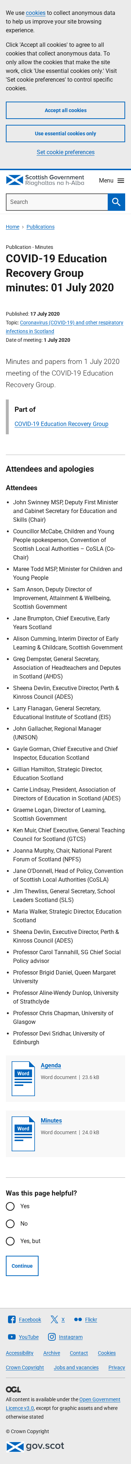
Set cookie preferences (66, 152)
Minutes (51, 1120)
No (24, 1223)
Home (12, 227)
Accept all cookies (66, 110)
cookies (35, 12)
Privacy (116, 1367)
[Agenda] (23, 1078)
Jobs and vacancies (76, 1367)
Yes (24, 1206)
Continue (22, 1266)
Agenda (51, 1065)
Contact (79, 1353)
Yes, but (30, 1241)
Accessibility (19, 1353)
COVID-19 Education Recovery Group (61, 424)
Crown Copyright (25, 1367)
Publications (41, 227)
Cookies (107, 1353)
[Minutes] (23, 1133)
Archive (51, 1353)
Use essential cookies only (65, 133)
